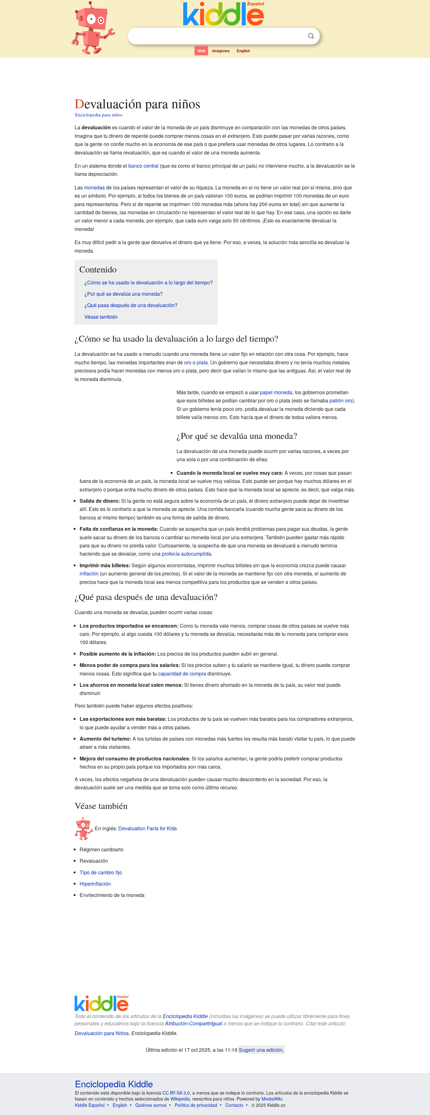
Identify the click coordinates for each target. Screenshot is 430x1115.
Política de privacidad (196, 1105)
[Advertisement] (215, 75)
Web (201, 50)
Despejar (298, 36)
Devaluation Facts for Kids (147, 828)
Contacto (234, 1105)
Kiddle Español (90, 1105)
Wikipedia (180, 1098)
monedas (94, 187)
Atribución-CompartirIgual (193, 1023)
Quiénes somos (151, 1105)
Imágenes (221, 50)
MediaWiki (272, 1098)
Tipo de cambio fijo (101, 872)
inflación (89, 573)
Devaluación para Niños (102, 1033)
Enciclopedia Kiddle (185, 1016)
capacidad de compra (182, 673)
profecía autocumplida (186, 553)
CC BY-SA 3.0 (176, 1093)
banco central (143, 165)
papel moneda (276, 392)
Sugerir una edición (261, 1049)
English (243, 50)
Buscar (311, 36)
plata (202, 362)
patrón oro (341, 400)
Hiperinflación (95, 883)
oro (187, 362)
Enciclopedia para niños (98, 114)
